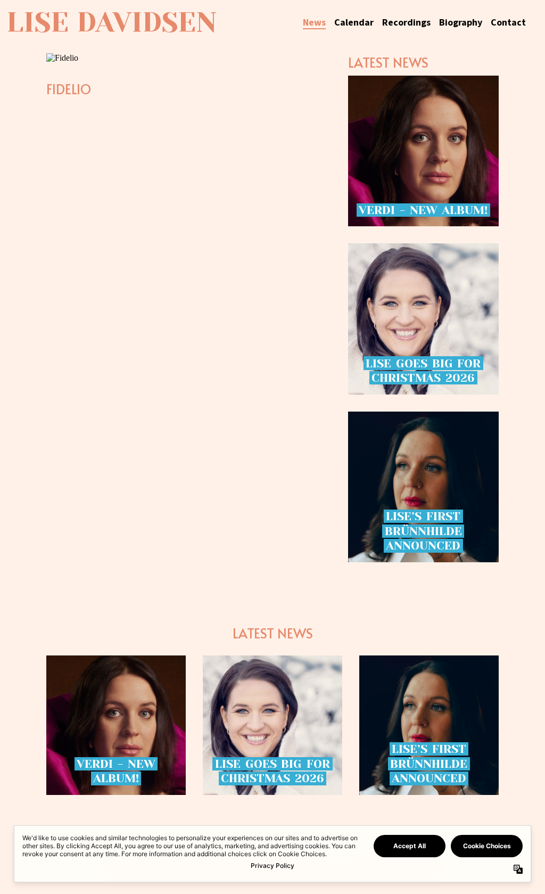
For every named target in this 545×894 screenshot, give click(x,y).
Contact (508, 22)
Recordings (406, 22)
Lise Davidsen (111, 22)
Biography (460, 22)
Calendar (354, 22)
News (314, 22)
